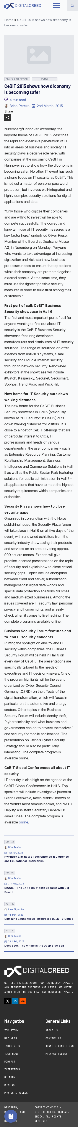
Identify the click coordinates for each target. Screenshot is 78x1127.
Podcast (9, 1061)
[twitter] (7, 1001)
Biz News (10, 1038)
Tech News (11, 1054)
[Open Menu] (56, 5)
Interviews (12, 1069)
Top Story (11, 1030)
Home (8, 20)
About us (52, 1030)
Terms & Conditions (60, 1046)
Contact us (53, 1038)
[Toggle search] (72, 5)
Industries (12, 1046)
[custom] (23, 1001)
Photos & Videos (16, 1093)
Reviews (9, 1085)
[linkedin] (15, 1001)
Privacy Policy (56, 1054)
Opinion (9, 1077)
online (23, 822)
